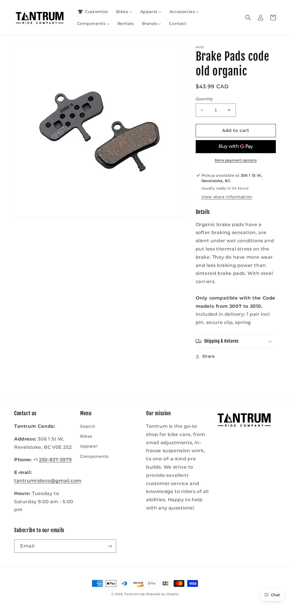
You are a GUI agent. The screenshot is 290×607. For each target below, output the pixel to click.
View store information (226, 196)
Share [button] (208, 356)
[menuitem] (92, 12)
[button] (248, 17)
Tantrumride (134, 594)
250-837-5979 (55, 459)
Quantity (204, 98)
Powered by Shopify (162, 594)
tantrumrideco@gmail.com (48, 480)
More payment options (236, 160)
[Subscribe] (109, 546)
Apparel (88, 446)
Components (94, 456)
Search (87, 426)
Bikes (86, 436)
